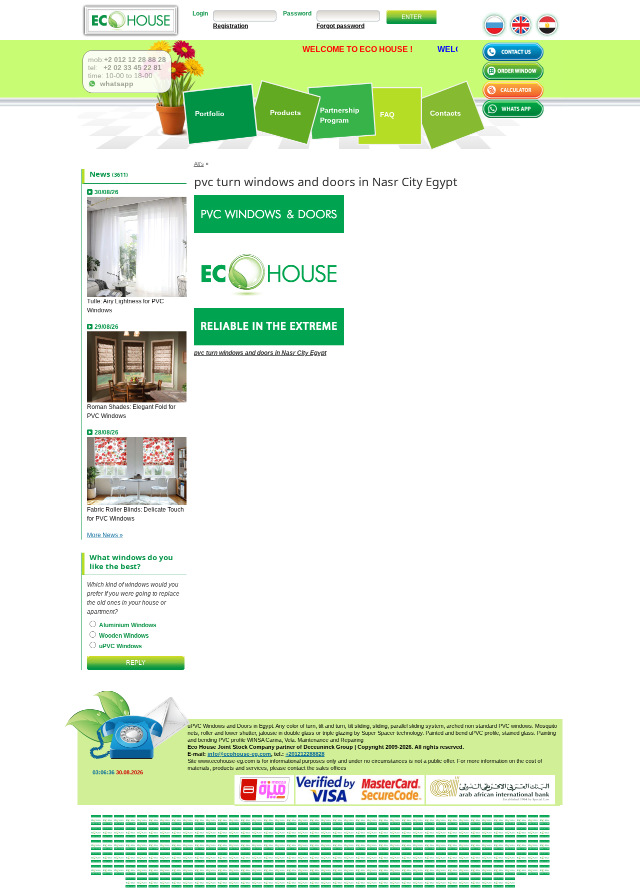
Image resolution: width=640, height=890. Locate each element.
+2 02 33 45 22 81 (132, 68)
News (100, 174)
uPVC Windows (120, 646)
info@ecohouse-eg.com (239, 754)
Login (200, 13)
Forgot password (340, 26)
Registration (230, 26)
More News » (105, 535)
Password (297, 13)
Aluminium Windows (127, 625)
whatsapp (115, 84)
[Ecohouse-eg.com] (130, 20)
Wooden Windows (123, 635)
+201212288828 (305, 754)
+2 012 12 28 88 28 (135, 60)
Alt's (199, 164)
